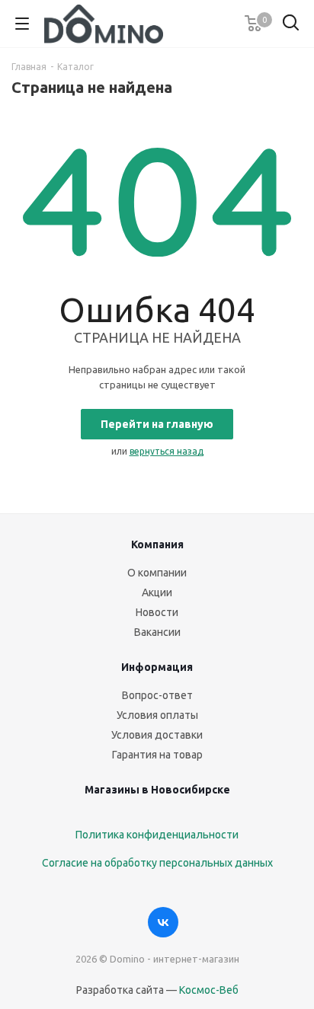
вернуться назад (166, 451)
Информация (157, 667)
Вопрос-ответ (157, 695)
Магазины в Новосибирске (157, 790)
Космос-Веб (209, 990)
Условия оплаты (157, 715)
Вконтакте (163, 922)
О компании (157, 573)
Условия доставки (157, 735)
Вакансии (157, 632)
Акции (157, 592)
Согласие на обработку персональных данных (157, 863)
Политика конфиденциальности (157, 835)
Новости (157, 612)
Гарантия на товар (157, 755)
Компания (157, 544)
